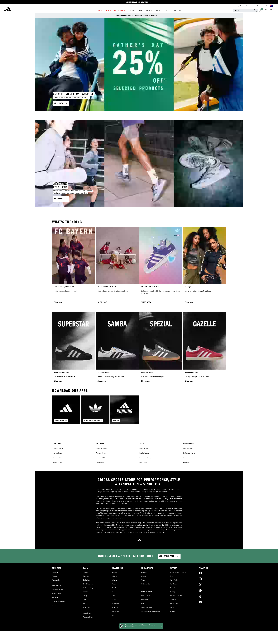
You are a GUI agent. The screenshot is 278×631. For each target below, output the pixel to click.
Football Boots (57, 453)
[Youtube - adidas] (212, 603)
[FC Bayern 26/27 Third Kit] (73, 266)
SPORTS (166, 10)
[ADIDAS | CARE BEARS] (160, 266)
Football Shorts (101, 453)
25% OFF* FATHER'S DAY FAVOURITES (111, 10)
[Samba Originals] (117, 348)
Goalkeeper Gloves (189, 453)
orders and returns (250, 6)
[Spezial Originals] (160, 348)
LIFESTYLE (177, 10)
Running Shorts (101, 448)
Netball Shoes (57, 462)
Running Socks (188, 448)
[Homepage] (7, 9)
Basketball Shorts (102, 458)
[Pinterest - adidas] (212, 591)
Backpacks (186, 462)
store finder (231, 6)
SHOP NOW (102, 302)
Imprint (157, 626)
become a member (262, 6)
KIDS (158, 10)
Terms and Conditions (147, 626)
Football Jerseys (144, 453)
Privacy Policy (134, 626)
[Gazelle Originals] (204, 348)
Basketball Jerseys (145, 458)
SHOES (132, 10)
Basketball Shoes (58, 458)
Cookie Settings (123, 626)
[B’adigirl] (204, 266)
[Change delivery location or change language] (271, 6)
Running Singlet (144, 448)
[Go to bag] (271, 10)
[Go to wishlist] (265, 10)
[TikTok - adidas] (212, 597)
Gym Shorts (100, 462)
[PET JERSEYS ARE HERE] (117, 266)
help (241, 6)
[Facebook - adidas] (212, 573)
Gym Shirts (143, 462)
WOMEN (149, 10)
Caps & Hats (187, 458)
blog (237, 6)
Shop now (58, 302)
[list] (139, 266)
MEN (140, 10)
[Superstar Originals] (73, 348)
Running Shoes (58, 448)
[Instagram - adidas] (212, 579)
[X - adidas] (212, 585)
